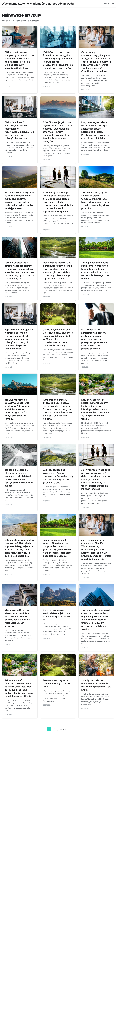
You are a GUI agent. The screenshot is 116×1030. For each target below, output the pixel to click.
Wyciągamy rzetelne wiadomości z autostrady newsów (38, 3)
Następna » (63, 729)
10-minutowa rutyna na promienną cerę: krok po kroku (56, 683)
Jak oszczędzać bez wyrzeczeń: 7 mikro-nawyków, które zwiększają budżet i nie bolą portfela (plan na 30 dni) (58, 476)
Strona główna (108, 3)
